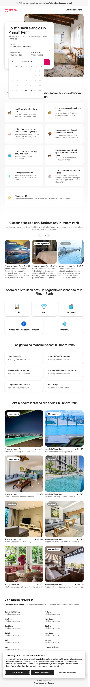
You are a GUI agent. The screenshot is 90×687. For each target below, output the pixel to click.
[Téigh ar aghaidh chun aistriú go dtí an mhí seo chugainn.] (39, 61)
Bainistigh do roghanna (68, 672)
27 (26, 90)
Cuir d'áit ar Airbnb (74, 10)
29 (35, 90)
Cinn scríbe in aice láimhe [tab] (14, 605)
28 (31, 90)
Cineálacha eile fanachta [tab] (36, 605)
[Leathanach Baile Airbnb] (11, 10)
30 (40, 90)
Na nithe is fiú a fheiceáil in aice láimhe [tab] (64, 605)
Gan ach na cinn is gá (43, 672)
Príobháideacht (40, 683)
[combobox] (29, 46)
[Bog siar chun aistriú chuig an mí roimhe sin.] (12, 61)
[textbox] (18, 54)
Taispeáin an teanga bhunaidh (60, 3)
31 (12, 95)
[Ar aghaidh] (48, 235)
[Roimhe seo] (40, 235)
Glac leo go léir (17, 672)
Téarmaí (51, 683)
